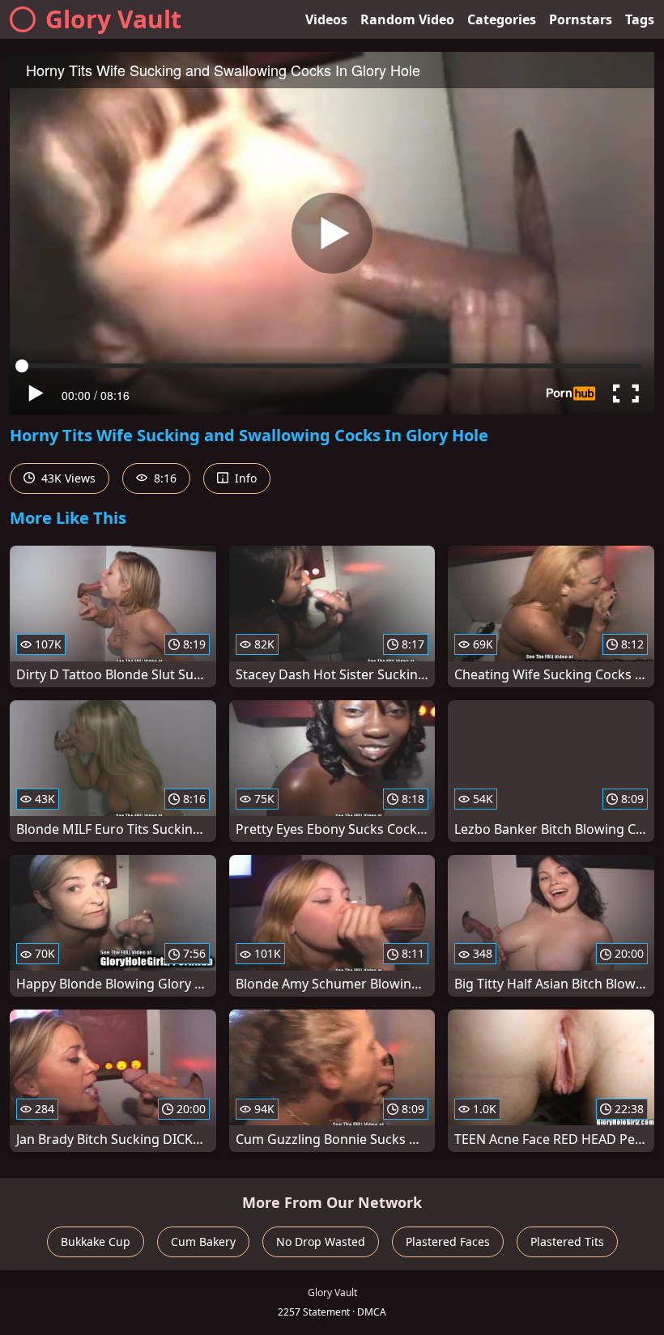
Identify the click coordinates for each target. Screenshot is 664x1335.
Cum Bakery (203, 1241)
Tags (639, 19)
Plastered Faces (448, 1241)
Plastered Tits (567, 1241)
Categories (501, 19)
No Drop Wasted (320, 1241)
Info (244, 478)
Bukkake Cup (95, 1241)
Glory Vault (113, 19)
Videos (326, 19)
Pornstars (580, 19)
